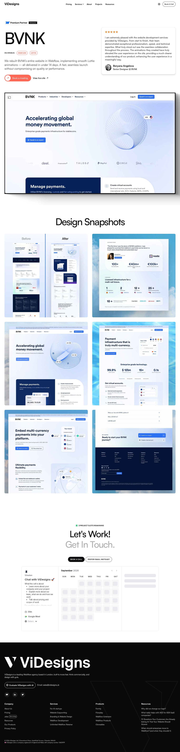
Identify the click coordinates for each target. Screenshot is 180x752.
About (89, 4)
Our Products (9, 724)
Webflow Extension (103, 716)
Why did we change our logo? (153, 708)
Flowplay (99, 712)
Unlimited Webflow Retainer (61, 724)
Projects (98, 4)
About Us (8, 708)
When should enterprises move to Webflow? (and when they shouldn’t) (156, 729)
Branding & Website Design (61, 716)
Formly (98, 708)
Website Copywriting (58, 712)
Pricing (69, 4)
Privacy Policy (10, 728)
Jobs (6, 716)
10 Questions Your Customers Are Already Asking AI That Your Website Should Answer (158, 721)
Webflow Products (103, 720)
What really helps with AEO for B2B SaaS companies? (157, 713)
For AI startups (56, 708)
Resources (109, 4)
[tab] (76, 559)
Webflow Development (59, 720)
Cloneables (100, 724)
